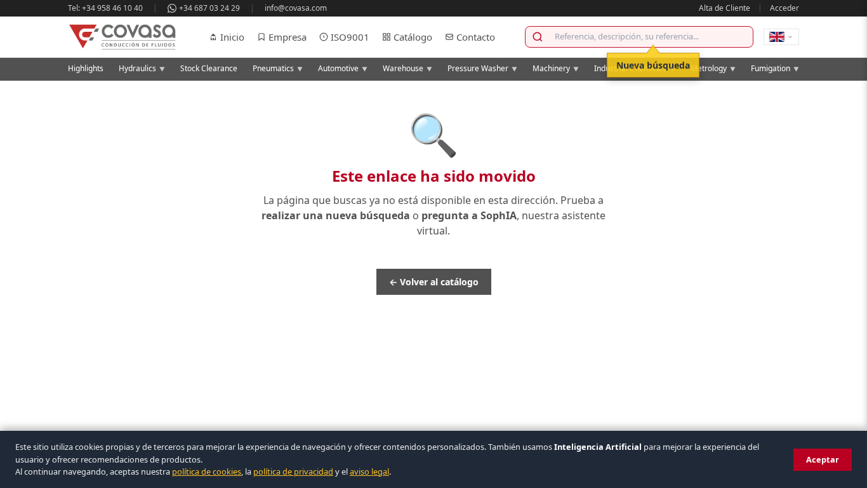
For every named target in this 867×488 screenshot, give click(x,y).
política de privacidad (293, 471)
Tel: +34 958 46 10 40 (105, 8)
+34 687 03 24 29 (209, 8)
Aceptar (822, 459)
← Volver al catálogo (434, 282)
